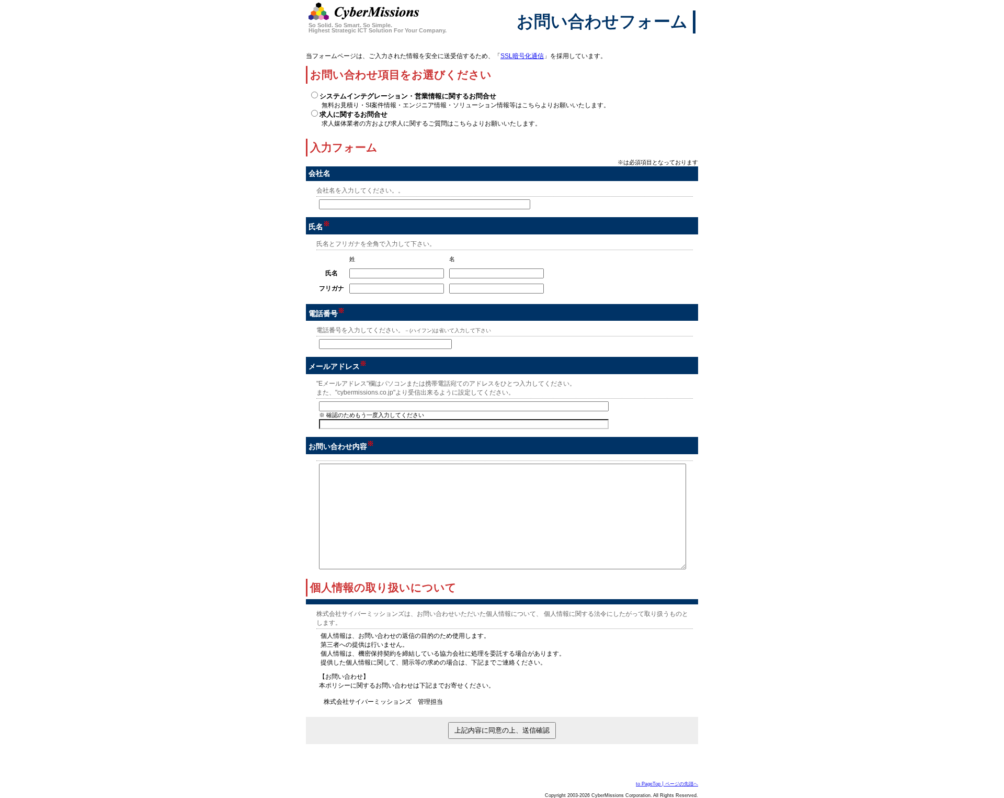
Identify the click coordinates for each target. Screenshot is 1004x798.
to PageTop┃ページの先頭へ (667, 783)
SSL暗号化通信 (522, 56)
